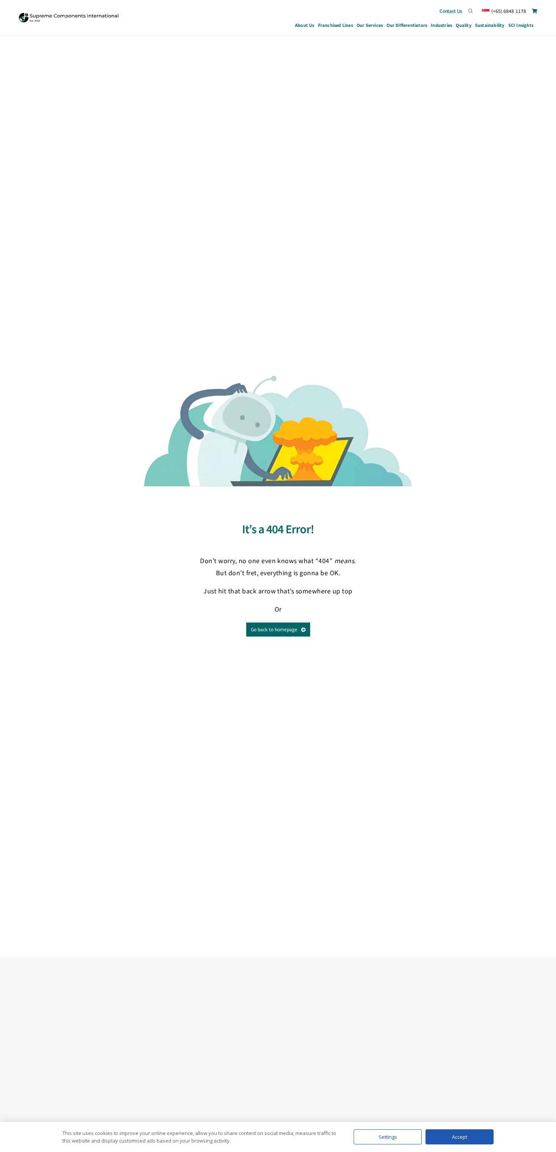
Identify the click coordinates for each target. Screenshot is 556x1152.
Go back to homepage (274, 629)
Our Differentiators (407, 25)
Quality (463, 25)
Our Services (370, 25)
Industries (441, 25)
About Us (304, 25)
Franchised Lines (335, 25)
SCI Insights (520, 25)
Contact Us (451, 11)
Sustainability (490, 25)
